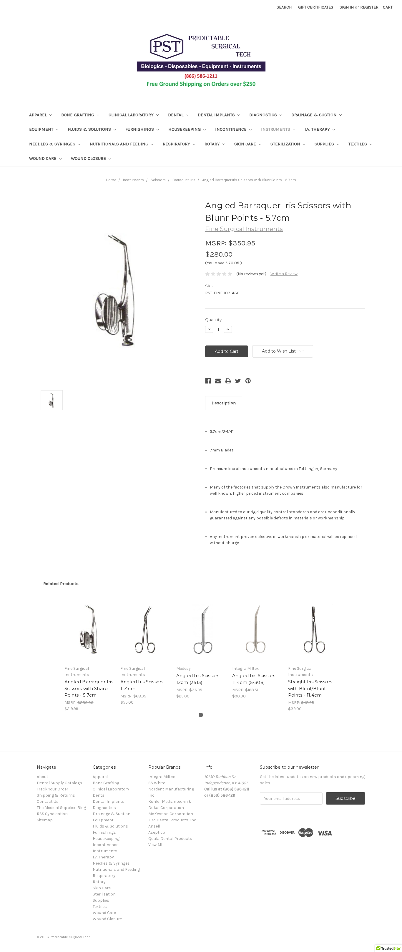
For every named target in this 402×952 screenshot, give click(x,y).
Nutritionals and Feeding (119, 144)
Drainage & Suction (314, 114)
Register (369, 7)
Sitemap (45, 820)
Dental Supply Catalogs (59, 782)
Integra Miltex (161, 776)
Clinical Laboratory (132, 114)
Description (224, 403)
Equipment (41, 129)
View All (155, 844)
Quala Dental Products (170, 838)
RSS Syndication (52, 813)
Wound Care (43, 158)
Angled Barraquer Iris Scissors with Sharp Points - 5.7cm (88, 688)
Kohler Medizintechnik (169, 801)
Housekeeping (185, 129)
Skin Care (245, 144)
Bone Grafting (78, 114)
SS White (156, 782)
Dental (176, 114)
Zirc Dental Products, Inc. (172, 820)
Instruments (276, 129)
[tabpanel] (89, 654)
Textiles (358, 144)
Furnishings (140, 129)
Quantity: (213, 319)
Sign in (347, 7)
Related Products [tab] (61, 583)
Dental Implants (217, 114)
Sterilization (285, 144)
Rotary (213, 144)
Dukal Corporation (166, 807)
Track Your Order (52, 789)
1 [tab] (201, 715)
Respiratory (177, 144)
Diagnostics (263, 114)
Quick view (89, 629)
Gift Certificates (315, 7)
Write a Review (284, 273)
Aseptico (156, 832)
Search (284, 7)
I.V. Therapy (318, 129)
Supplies (325, 144)
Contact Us (48, 801)
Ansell (154, 826)
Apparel (38, 114)
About (42, 776)
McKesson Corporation (170, 813)
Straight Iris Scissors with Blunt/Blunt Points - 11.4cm (310, 688)
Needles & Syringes (53, 144)
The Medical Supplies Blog (61, 807)
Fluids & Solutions (90, 129)
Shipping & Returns (56, 795)
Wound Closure (89, 158)
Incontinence (231, 129)
